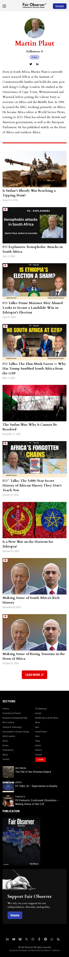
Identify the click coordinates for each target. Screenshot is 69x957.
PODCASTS (20, 797)
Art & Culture (8, 722)
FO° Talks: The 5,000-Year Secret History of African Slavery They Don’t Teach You (32, 485)
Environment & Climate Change (16, 731)
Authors (38, 750)
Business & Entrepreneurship (15, 718)
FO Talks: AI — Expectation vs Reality (36, 786)
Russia (5, 745)
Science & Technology (12, 727)
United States (41, 731)
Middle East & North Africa (46, 718)
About (5, 754)
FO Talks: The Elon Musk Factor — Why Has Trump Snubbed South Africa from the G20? (34, 368)
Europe (38, 713)
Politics (6, 708)
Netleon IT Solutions (51, 950)
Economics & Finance (12, 713)
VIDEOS (18, 782)
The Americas (41, 708)
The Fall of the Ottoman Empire (33, 771)
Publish (38, 754)
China (37, 741)
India (37, 736)
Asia (37, 727)
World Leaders (9, 736)
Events (38, 745)
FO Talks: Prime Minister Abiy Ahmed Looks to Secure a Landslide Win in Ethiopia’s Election (33, 308)
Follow (34, 57)
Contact (6, 759)
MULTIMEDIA (20, 768)
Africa (37, 722)
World (5, 741)
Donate (15, 915)
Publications (8, 750)
